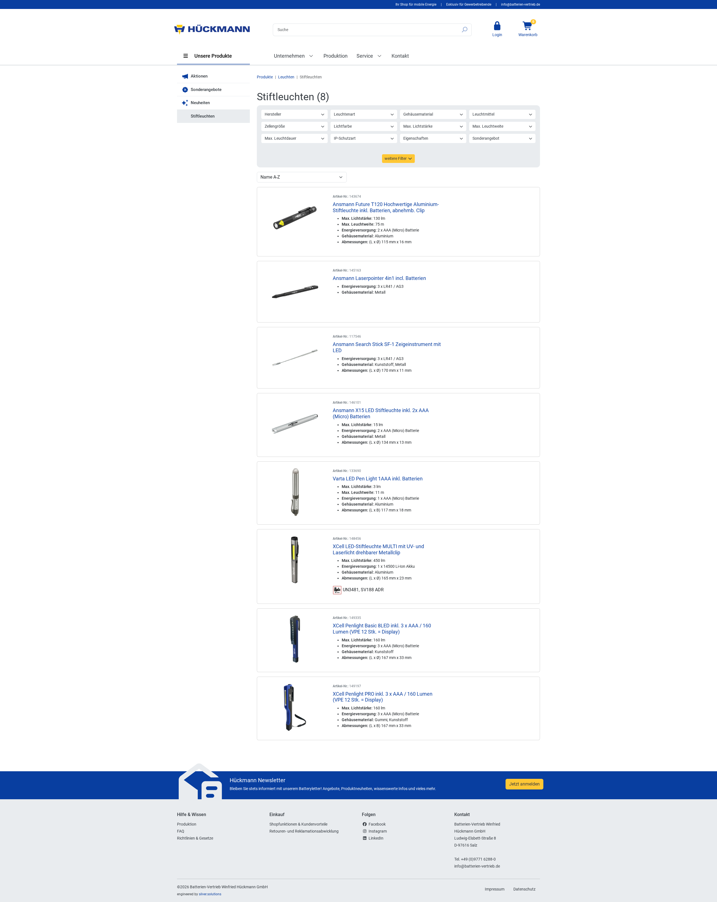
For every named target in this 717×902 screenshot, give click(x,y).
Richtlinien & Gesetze (195, 838)
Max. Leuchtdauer (280, 138)
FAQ (180, 831)
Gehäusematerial (418, 114)
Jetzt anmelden (524, 784)
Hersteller (273, 114)
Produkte (265, 77)
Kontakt (400, 56)
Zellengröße (275, 126)
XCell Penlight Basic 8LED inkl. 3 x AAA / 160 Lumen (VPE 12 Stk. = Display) (382, 629)
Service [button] (365, 56)
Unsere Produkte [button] (212, 56)
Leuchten (286, 77)
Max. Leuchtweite (487, 126)
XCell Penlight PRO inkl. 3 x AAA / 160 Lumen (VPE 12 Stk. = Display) (382, 697)
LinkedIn (376, 838)
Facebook (377, 824)
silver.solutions (210, 894)
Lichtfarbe (343, 126)
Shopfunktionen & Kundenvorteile (298, 824)
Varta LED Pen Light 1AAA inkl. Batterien (378, 479)
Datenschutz (524, 889)
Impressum (494, 889)
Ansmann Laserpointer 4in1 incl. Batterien (379, 278)
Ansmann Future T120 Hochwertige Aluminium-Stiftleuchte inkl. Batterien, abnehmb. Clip (386, 207)
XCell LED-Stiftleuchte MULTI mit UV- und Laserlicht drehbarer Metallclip (378, 549)
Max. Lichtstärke (417, 126)
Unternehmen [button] (290, 56)
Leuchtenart (344, 114)
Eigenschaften (415, 138)
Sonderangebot (485, 138)
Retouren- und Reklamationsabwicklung (304, 831)
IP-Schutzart (345, 138)
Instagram (378, 831)
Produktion (335, 56)
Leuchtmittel (483, 114)
